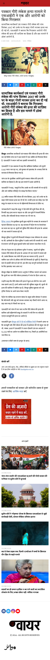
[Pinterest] (22, 85)
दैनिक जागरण (6, 222)
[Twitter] (16, 85)
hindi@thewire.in (27, 369)
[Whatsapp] (34, 85)
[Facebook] (4, 85)
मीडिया (29, 41)
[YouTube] (18, 611)
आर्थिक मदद (17, 392)
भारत (24, 41)
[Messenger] (10, 85)
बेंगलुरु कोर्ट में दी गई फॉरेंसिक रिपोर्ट (24, 322)
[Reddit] (39, 85)
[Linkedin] (28, 85)
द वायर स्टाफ (5, 41)
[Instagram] (13, 611)
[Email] (45, 85)
